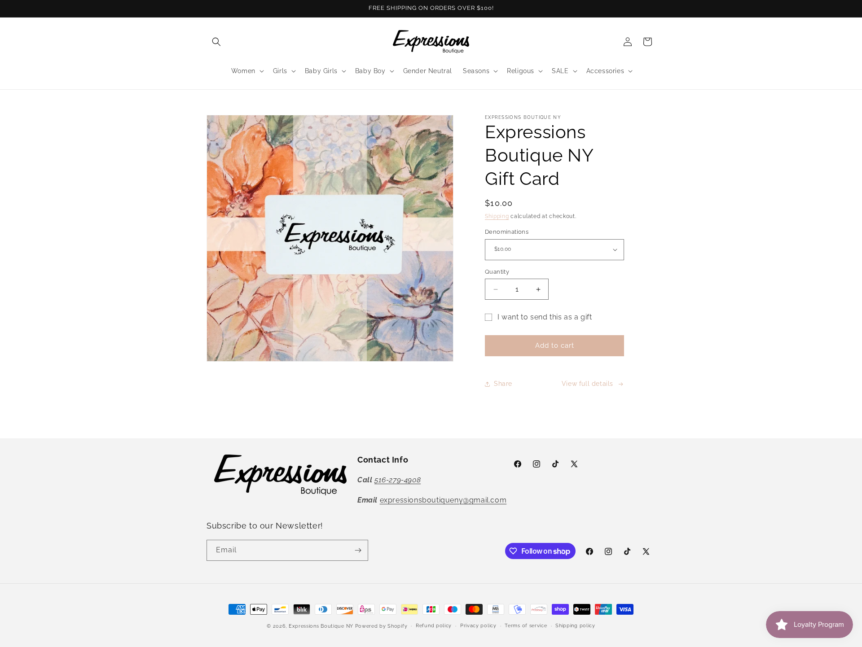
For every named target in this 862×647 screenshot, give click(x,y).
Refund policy (434, 626)
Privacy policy (478, 626)
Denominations (506, 231)
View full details (587, 383)
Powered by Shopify (381, 626)
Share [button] (503, 383)
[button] (216, 42)
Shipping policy (575, 626)
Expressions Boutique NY (321, 626)
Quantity (497, 271)
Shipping (497, 216)
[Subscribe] (358, 550)
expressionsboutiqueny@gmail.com (443, 500)
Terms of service (526, 626)
